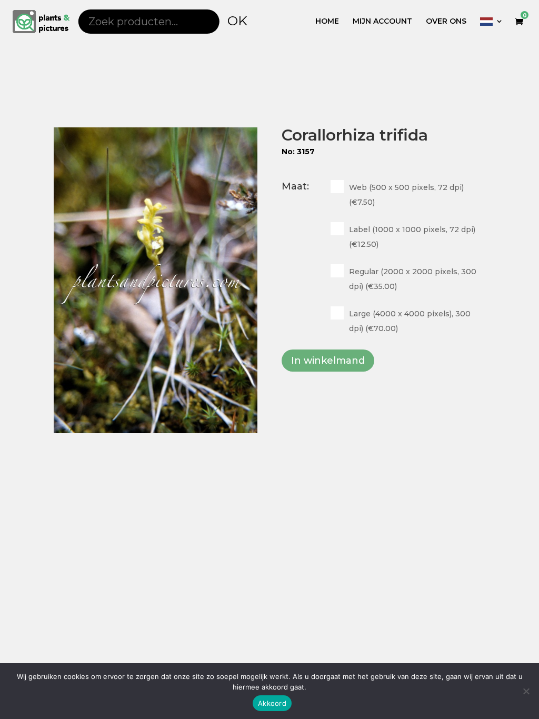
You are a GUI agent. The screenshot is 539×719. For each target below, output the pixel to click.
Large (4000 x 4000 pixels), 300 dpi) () (410, 321)
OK (237, 20)
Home (327, 21)
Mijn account (382, 21)
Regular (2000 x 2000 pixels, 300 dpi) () (412, 279)
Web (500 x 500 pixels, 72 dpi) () (406, 195)
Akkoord (272, 703)
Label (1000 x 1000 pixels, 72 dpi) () (412, 237)
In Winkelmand (328, 360)
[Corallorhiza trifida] (155, 280)
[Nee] (526, 691)
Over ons (446, 21)
